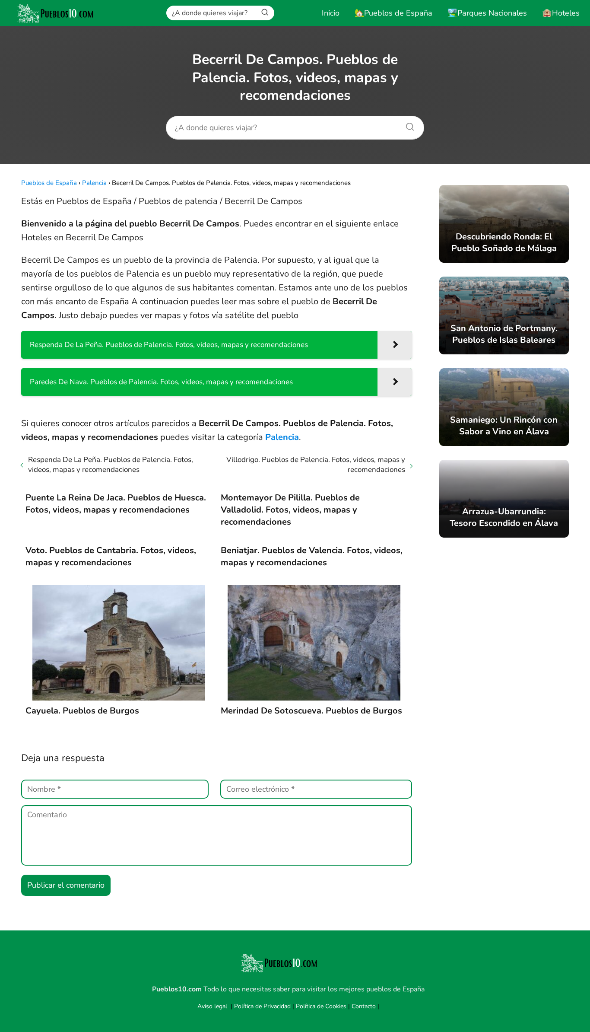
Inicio (330, 13)
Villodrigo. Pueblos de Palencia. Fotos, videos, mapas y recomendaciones (315, 465)
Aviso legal (212, 1006)
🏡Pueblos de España (393, 13)
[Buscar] (265, 12)
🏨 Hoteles (561, 13)
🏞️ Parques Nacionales (487, 13)
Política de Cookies (321, 1006)
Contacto (364, 1006)
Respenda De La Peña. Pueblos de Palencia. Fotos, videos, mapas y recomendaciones (110, 465)
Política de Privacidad (262, 1006)
